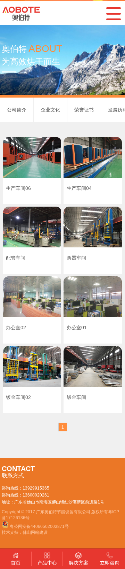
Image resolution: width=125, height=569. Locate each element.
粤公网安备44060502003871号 (39, 526)
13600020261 (36, 495)
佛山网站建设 (35, 532)
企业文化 (50, 110)
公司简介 (16, 110)
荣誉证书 (84, 110)
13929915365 (36, 488)
